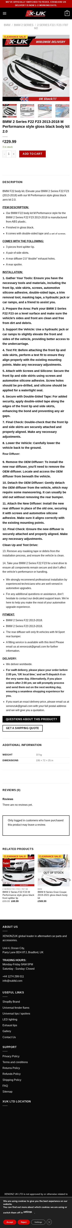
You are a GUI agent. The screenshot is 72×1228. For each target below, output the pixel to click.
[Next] (64, 68)
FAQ (5, 1085)
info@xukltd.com (12, 980)
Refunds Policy (12, 1073)
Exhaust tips (10, 1025)
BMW (7, 25)
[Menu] (5, 13)
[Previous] (8, 68)
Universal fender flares (16, 1007)
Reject (23, 1222)
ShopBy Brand (11, 1001)
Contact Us (9, 1037)
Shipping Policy (12, 1079)
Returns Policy (11, 1068)
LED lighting (10, 1019)
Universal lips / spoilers (16, 1013)
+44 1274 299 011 (13, 976)
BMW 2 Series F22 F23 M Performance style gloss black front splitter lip (18, 895)
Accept (10, 1222)
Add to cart (32, 153)
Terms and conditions (15, 1062)
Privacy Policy (11, 1056)
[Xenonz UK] (36, 13)
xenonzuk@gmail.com (33, 646)
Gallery (7, 1031)
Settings (38, 1222)
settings (27, 1211)
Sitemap (7, 1091)
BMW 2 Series (23, 25)
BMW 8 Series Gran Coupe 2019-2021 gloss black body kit (52, 895)
